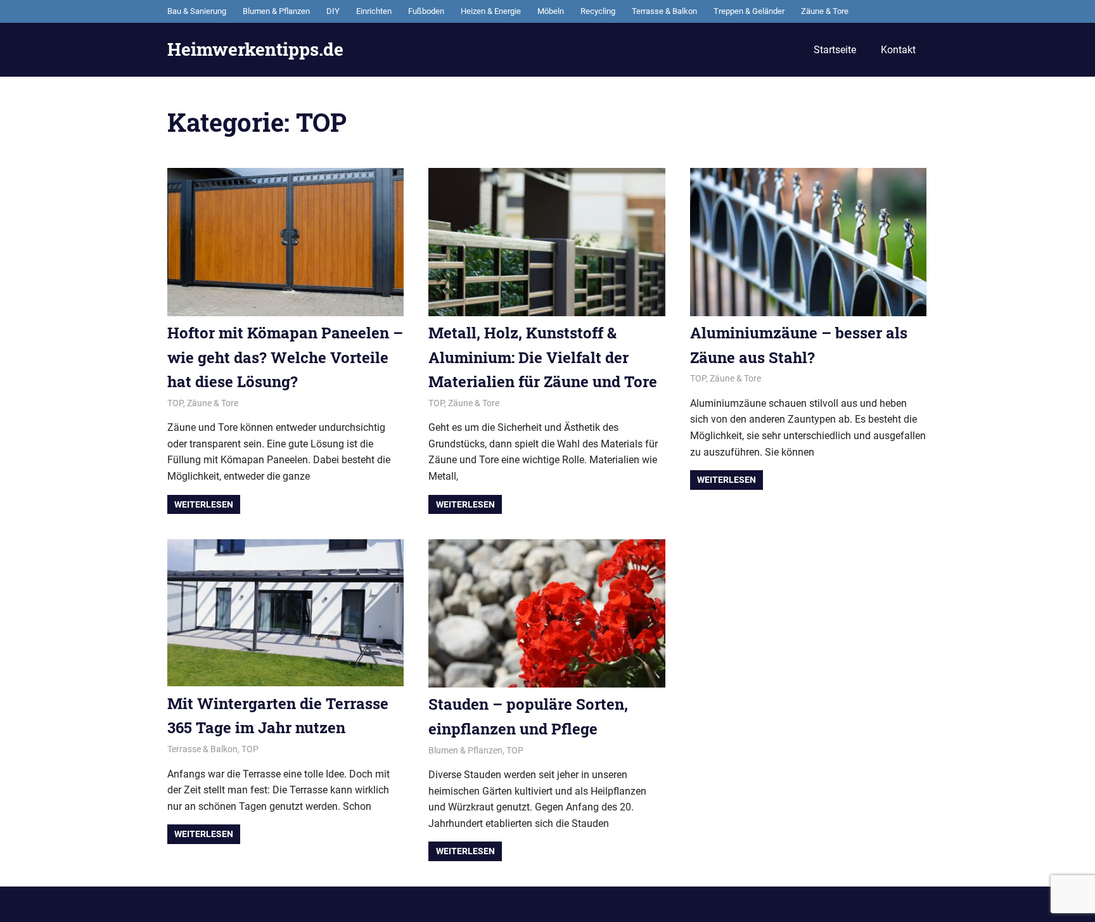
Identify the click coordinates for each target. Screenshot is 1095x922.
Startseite (835, 50)
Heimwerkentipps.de (255, 49)
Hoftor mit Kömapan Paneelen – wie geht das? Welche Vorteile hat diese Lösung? (285, 357)
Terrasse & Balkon (664, 11)
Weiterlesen (203, 504)
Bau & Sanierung (196, 11)
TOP (175, 403)
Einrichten (374, 11)
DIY (333, 11)
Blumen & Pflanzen (276, 11)
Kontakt (898, 50)
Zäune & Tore (824, 11)
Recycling (597, 11)
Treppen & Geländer (749, 11)
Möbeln (550, 11)
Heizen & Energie (491, 11)
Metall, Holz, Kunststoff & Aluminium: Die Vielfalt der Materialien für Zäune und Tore (542, 357)
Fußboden (426, 11)
